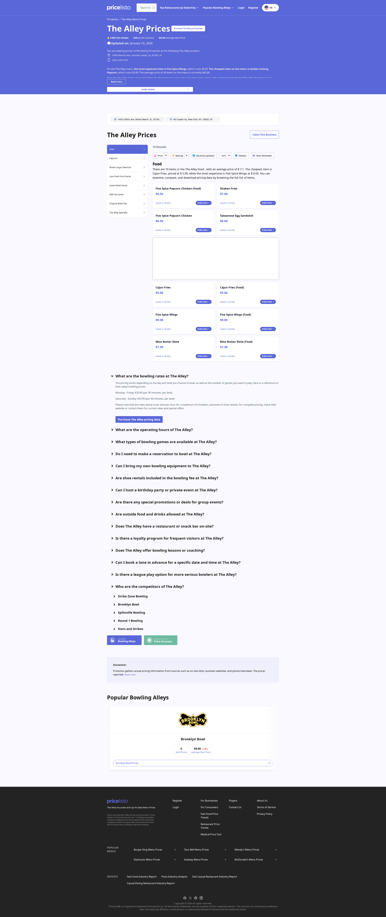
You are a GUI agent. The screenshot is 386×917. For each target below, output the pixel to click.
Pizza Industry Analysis (174, 876)
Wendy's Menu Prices (247, 849)
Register (253, 7)
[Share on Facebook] (184, 898)
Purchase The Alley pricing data (188, 28)
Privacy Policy (264, 814)
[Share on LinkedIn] (201, 898)
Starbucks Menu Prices (147, 859)
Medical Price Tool (211, 834)
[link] (193, 720)
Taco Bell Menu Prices (196, 849)
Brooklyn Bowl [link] (193, 739)
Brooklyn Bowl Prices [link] (127, 763)
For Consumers (209, 807)
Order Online (148, 89)
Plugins (233, 800)
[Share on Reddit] (195, 898)
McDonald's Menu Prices (249, 859)
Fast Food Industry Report (142, 876)
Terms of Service (266, 807)
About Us (262, 800)
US (271, 7)
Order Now (202, 203)
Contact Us (235, 807)
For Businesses (209, 800)
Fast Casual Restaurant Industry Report (214, 876)
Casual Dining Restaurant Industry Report (151, 883)
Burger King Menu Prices (148, 849)
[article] (193, 738)
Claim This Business (264, 134)
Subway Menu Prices (196, 859)
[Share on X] (190, 898)
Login (241, 7)
